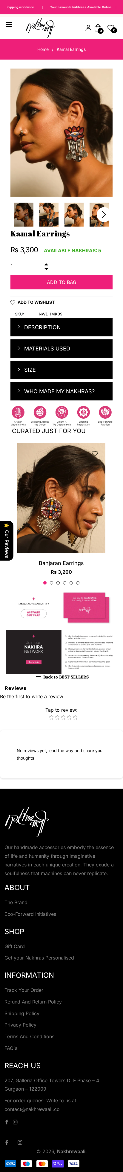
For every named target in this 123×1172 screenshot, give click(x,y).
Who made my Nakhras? (59, 391)
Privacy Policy (20, 1025)
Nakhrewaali (71, 1151)
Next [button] (104, 214)
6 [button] (77, 583)
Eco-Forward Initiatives (30, 914)
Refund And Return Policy (33, 1002)
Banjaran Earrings (61, 563)
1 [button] (45, 583)
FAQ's (10, 1048)
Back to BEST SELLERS (65, 677)
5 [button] (71, 583)
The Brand (15, 902)
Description (42, 327)
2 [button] (51, 583)
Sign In (88, 28)
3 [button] (58, 583)
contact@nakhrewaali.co (32, 1109)
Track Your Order (23, 990)
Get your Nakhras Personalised (39, 958)
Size (29, 370)
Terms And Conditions (29, 1036)
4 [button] (64, 583)
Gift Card (14, 946)
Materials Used (46, 348)
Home (43, 49)
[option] (61, 514)
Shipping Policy (21, 1013)
